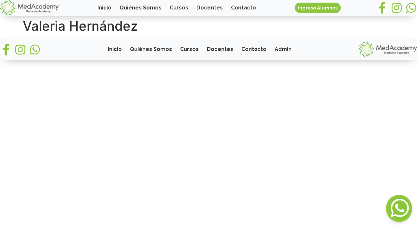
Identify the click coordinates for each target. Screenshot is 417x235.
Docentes (209, 8)
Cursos (179, 8)
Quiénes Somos (141, 8)
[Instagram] (396, 7)
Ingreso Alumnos (318, 7)
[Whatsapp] (411, 7)
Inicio (104, 8)
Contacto (243, 8)
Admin (283, 49)
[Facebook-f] (382, 7)
